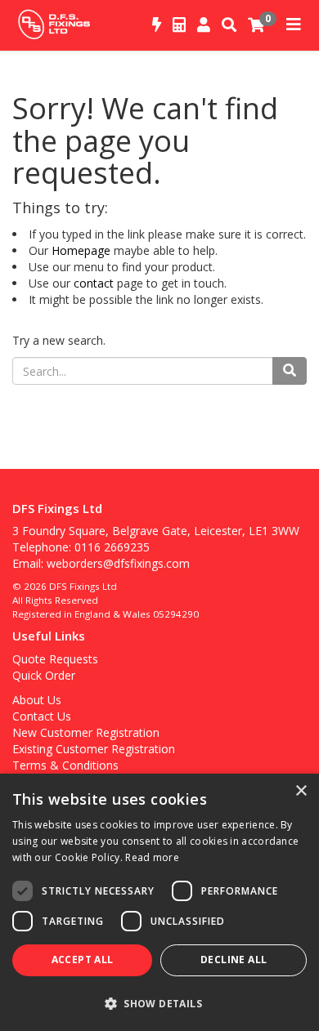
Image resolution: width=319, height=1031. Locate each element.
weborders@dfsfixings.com (118, 563)
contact (94, 283)
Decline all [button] (233, 959)
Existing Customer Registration (93, 749)
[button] (159, 1002)
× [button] (300, 791)
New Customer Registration (86, 732)
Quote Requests (55, 659)
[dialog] (159, 902)
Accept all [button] (83, 959)
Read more (152, 857)
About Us (36, 699)
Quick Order (43, 675)
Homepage (81, 250)
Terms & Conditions (65, 765)
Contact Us (41, 716)
